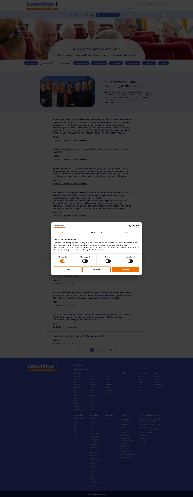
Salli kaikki (125, 269)
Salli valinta (96, 269)
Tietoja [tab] (126, 233)
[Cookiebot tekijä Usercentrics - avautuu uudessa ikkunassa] (131, 226)
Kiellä (68, 269)
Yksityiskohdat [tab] (96, 233)
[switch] (85, 261)
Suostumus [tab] (66, 233)
